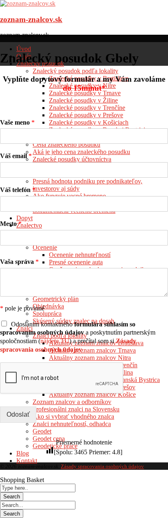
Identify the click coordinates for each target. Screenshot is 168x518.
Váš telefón (17, 189)
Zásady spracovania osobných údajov (102, 466)
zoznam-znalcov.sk (31, 19)
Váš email (16, 155)
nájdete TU (54, 340)
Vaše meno (17, 122)
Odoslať (18, 414)
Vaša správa (19, 261)
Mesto (11, 223)
